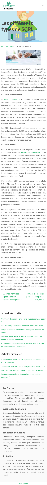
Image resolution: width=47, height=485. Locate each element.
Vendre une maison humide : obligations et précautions (23, 366)
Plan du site (23, 483)
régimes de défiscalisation (32, 152)
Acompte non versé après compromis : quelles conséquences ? (12, 298)
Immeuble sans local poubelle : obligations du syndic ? (35, 297)
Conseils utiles (8, 46)
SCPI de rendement (12, 100)
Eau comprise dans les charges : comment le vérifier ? (22, 370)
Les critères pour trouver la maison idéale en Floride (22, 326)
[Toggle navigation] (42, 5)
